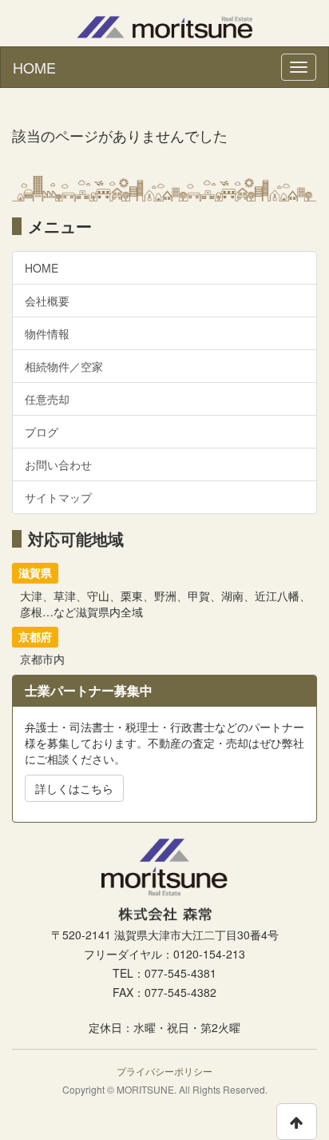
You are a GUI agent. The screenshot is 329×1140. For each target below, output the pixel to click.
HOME (34, 67)
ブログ (41, 432)
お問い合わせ (58, 464)
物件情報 (47, 333)
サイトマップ (58, 497)
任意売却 (47, 399)
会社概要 (47, 301)
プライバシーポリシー (164, 1071)
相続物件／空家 (64, 366)
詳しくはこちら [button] (74, 788)
